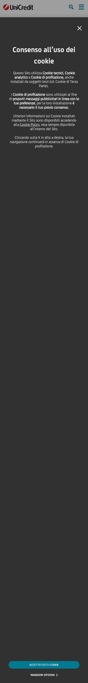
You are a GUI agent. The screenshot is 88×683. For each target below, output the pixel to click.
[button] (79, 28)
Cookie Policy (30, 124)
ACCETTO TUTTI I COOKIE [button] (44, 664)
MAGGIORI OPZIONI (43, 675)
